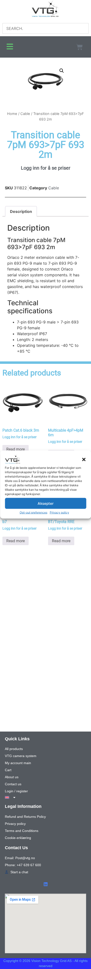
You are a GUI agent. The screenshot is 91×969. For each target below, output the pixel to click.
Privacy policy (59, 512)
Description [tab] (21, 211)
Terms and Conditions (21, 831)
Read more (15, 449)
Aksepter (46, 503)
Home (12, 114)
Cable (25, 114)
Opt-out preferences (33, 512)
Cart (8, 770)
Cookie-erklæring (18, 838)
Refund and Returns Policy (25, 817)
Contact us (13, 784)
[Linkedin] (45, 884)
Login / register (16, 791)
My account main (18, 763)
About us (11, 777)
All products (14, 749)
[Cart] (79, 47)
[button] (83, 459)
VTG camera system (20, 756)
